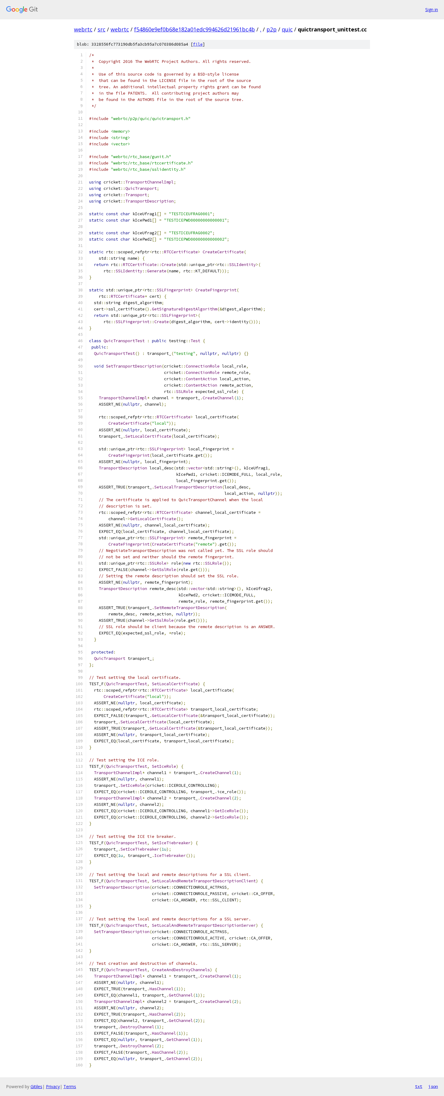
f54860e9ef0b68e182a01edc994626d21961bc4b (194, 29)
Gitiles (36, 1086)
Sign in (431, 9)
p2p (271, 29)
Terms (69, 1086)
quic (287, 29)
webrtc (83, 29)
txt (418, 1086)
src (101, 29)
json (433, 1086)
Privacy (53, 1086)
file (198, 44)
